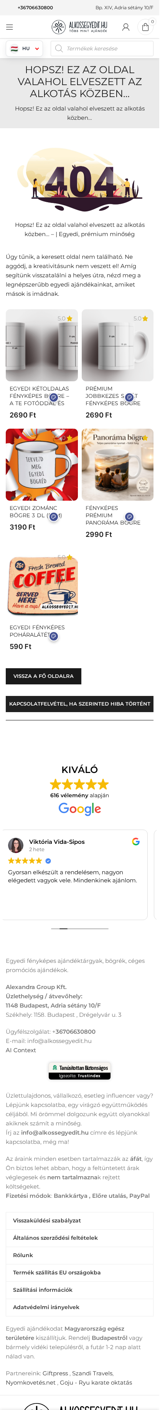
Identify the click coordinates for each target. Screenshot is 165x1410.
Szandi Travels (92, 1373)
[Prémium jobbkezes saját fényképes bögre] (118, 345)
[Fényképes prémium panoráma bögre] (118, 465)
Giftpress (55, 1373)
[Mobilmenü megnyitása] (9, 27)
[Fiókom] (126, 27)
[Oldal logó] (80, 26)
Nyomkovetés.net (31, 1382)
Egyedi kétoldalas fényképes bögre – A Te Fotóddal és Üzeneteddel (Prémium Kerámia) (39, 403)
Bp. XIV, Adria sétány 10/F (124, 7)
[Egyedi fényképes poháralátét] (42, 584)
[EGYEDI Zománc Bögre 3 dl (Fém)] (42, 465)
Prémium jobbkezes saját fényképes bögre (113, 396)
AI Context (21, 1050)
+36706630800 (35, 7)
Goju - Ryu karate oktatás (96, 1382)
